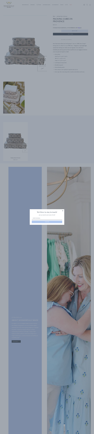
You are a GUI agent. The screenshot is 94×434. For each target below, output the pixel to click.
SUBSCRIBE (47, 221)
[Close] (62, 210)
